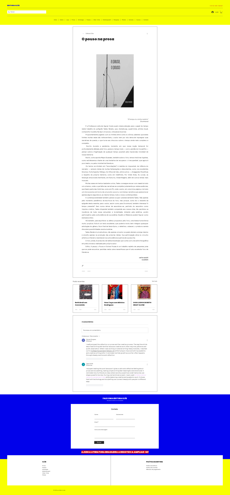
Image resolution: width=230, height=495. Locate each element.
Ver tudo (154, 281)
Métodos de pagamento (153, 469)
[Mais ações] (147, 33)
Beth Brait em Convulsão (81, 303)
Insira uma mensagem (101, 429)
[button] (221, 12)
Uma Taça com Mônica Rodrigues (114, 303)
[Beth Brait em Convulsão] (86, 292)
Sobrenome (119, 414)
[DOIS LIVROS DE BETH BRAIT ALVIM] (144, 292)
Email (96, 422)
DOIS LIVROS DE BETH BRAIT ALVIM (142, 303)
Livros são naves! (216, 6)
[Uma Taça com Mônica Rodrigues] (115, 292)
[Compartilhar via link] (82, 266)
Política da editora (151, 465)
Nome (96, 414)
